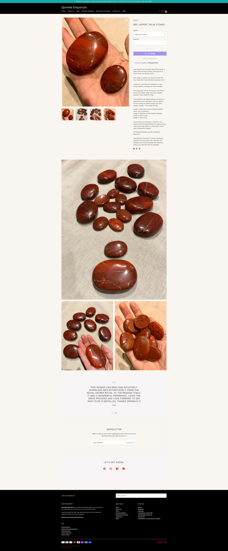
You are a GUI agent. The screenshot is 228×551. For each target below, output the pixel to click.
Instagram (141, 511)
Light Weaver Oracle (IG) (145, 514)
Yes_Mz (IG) (141, 516)
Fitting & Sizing (65, 527)
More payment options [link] (149, 58)
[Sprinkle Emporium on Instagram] (163, 542)
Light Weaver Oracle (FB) (145, 513)
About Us (71, 11)
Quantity (136, 39)
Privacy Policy (65, 534)
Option (135, 30)
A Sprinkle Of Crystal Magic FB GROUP (149, 518)
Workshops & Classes (103, 11)
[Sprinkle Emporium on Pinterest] (160, 542)
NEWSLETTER (114, 429)
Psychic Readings (88, 11)
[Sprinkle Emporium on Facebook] (158, 542)
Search (140, 507)
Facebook (141, 509)
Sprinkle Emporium (75, 546)
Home (63, 11)
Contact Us (116, 11)
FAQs (124, 11)
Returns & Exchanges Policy (69, 529)
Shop (78, 11)
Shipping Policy (65, 531)
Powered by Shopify (66, 548)
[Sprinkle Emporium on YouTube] (165, 542)
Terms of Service (66, 532)
